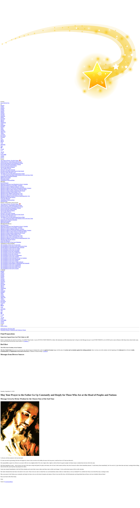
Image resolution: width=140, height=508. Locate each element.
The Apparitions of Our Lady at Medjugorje (11, 266)
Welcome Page (4, 201)
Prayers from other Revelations (8, 167)
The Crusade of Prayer (6, 168)
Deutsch (2, 108)
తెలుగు (2, 141)
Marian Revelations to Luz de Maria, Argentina (11, 185)
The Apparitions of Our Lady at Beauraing (10, 259)
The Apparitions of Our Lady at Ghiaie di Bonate (12, 262)
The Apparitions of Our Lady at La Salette (10, 248)
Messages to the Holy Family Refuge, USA (11, 192)
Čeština (2, 106)
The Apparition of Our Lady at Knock (9, 254)
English (2, 109)
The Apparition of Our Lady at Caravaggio (10, 244)
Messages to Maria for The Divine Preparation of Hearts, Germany (16, 188)
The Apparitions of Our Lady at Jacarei (10, 268)
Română (2, 126)
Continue (45, 351)
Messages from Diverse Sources (8, 197)
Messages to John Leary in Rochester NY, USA (12, 194)
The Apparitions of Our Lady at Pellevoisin (10, 252)
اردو (2, 150)
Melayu (2, 121)
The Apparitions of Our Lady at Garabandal (11, 264)
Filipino (2, 112)
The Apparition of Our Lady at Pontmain (10, 251)
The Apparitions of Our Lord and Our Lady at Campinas (14, 258)
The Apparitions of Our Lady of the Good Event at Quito (14, 246)
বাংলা (1, 138)
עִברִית (2, 153)
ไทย (2, 146)
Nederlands (3, 122)
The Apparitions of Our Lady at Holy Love (10, 267)
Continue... (26, 341)
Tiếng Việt (3, 131)
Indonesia (3, 116)
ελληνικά (3, 134)
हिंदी (1, 147)
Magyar (2, 120)
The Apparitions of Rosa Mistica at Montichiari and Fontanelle (15, 263)
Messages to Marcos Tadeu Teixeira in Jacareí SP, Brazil (13, 189)
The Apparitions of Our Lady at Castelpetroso (11, 255)
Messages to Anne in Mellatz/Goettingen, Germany (12, 186)
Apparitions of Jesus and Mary (8, 180)
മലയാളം (3, 144)
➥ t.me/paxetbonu (8, 481)
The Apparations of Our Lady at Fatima (10, 256)
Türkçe (2, 133)
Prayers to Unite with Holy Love (8, 172)
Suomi (2, 129)
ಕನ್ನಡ (2, 142)
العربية (2, 149)
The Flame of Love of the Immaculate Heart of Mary (13, 173)
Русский (3, 137)
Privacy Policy (4, 326)
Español (2, 110)
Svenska (2, 130)
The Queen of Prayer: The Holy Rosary (11, 160)
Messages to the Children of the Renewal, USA (11, 193)
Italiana (2, 117)
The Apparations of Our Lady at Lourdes (10, 250)
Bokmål (2, 105)
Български (3, 135)
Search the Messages (5, 198)
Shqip (2, 128)
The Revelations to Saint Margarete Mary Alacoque (12, 247)
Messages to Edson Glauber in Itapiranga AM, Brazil (13, 190)
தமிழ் (2, 304)
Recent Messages (5, 183)
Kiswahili (3, 118)
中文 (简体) (3, 154)
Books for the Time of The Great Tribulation (11, 242)
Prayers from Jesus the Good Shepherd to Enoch (12, 163)
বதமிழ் (2, 139)
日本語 (2, 156)
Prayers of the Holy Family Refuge (9, 165)
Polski (2, 124)
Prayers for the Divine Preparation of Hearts (11, 164)
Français (2, 113)
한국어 (2, 157)
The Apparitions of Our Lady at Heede (9, 260)
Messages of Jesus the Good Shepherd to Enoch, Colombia (14, 184)
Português (3, 125)
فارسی (2, 152)
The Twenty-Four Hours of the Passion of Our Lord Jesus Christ (17, 175)
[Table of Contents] (11, 378)
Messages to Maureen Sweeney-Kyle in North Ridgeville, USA (15, 196)
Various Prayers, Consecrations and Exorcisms (11, 161)
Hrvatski (3, 114)
